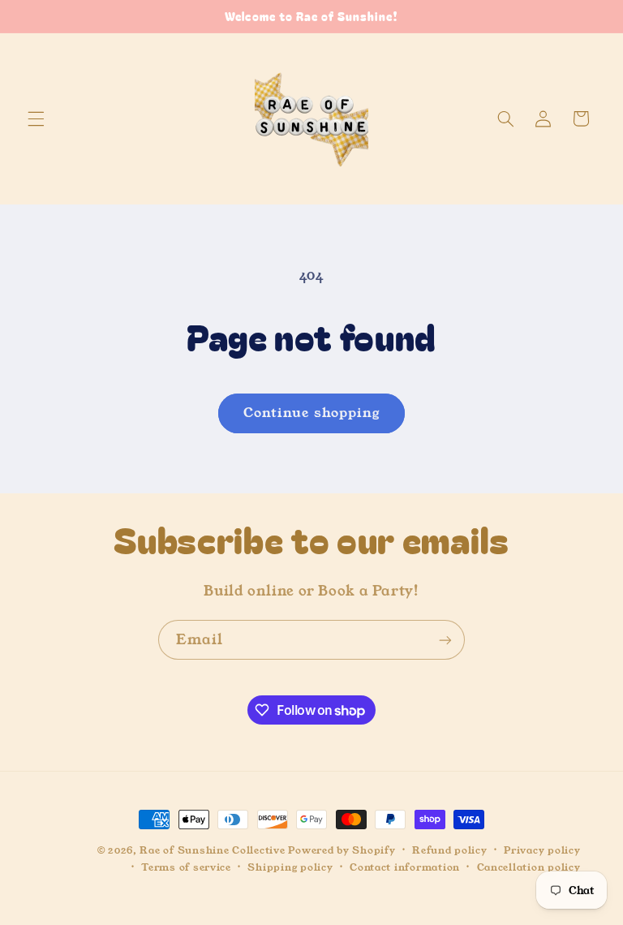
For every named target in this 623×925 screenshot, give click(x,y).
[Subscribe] (445, 640)
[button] (35, 118)
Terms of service (186, 867)
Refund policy (450, 850)
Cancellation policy (529, 867)
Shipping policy (290, 867)
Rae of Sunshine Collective (214, 850)
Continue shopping (311, 413)
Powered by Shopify (341, 850)
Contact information (405, 867)
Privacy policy (542, 850)
